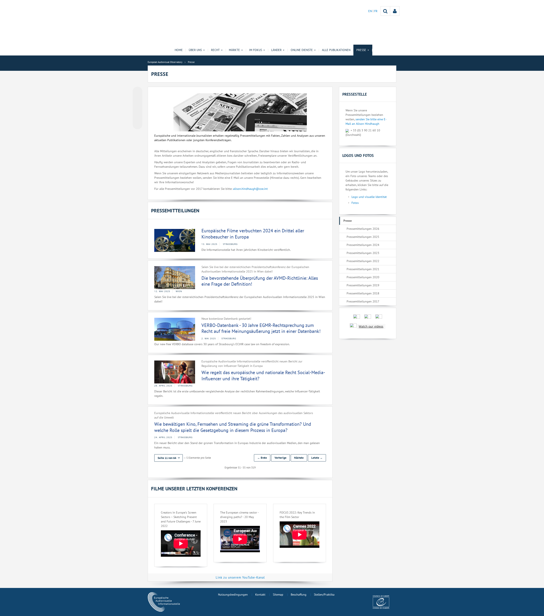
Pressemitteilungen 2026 (363, 229)
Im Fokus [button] (255, 50)
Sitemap (278, 594)
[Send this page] (137, 124)
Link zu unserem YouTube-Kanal (240, 577)
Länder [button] (276, 50)
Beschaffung (298, 594)
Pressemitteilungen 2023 (363, 253)
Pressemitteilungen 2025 (363, 237)
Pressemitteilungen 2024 (363, 245)
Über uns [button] (195, 50)
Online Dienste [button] (302, 50)
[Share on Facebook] (137, 108)
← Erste (262, 458)
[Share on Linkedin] (137, 116)
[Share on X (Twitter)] (137, 100)
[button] (168, 458)
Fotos (355, 203)
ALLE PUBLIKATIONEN (336, 50)
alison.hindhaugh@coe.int (250, 189)
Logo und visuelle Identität (369, 197)
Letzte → (317, 458)
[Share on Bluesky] (137, 92)
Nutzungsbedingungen (233, 594)
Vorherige (280, 458)
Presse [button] (361, 50)
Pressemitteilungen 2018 (363, 293)
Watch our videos (371, 326)
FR (375, 11)
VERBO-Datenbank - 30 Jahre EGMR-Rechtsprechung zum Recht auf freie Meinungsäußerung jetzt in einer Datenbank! (261, 328)
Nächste (299, 458)
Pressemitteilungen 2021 (363, 269)
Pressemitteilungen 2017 (363, 301)
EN (370, 11)
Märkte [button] (234, 50)
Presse (347, 221)
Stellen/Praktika (324, 594)
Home (179, 50)
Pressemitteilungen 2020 (363, 277)
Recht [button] (215, 50)
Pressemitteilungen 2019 (363, 285)
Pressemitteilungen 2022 (363, 261)
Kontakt (260, 594)
